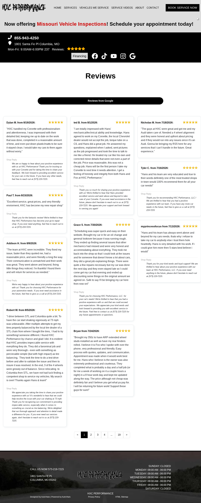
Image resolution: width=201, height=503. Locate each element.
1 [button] (84, 434)
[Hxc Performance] (24, 7)
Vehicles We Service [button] (94, 7)
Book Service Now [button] (182, 7)
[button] (95, 56)
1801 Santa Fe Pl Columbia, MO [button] (37, 44)
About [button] (139, 7)
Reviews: (54, 49)
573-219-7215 (56, 469)
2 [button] (91, 434)
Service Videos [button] (122, 7)
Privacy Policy (94, 497)
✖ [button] (198, 19)
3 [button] (97, 434)
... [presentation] (111, 434)
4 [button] (104, 434)
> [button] (126, 434)
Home (57, 7)
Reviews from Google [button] (100, 100)
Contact (153, 7)
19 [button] (119, 434)
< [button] (77, 434)
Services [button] (70, 7)
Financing (79, 56)
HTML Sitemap (121, 497)
